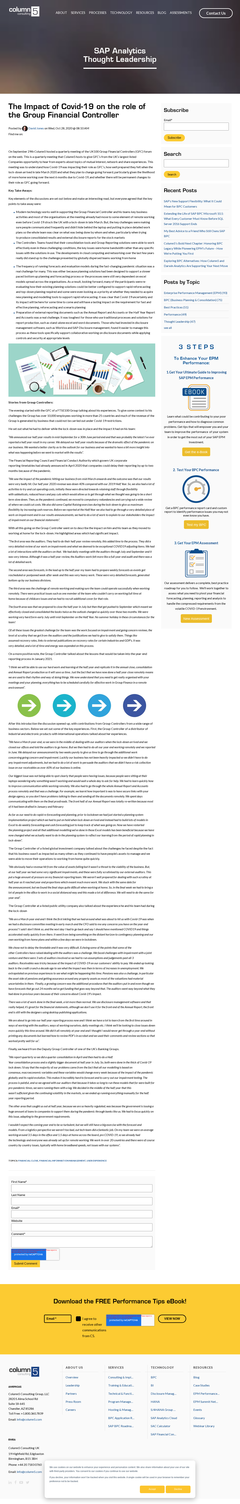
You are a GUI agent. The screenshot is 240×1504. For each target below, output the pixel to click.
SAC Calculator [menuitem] (160, 1426)
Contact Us (216, 13)
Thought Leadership (179, 321)
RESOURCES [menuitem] (145, 13)
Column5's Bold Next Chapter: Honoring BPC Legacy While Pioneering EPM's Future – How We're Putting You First (193, 248)
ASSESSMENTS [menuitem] (181, 13)
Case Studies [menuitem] (201, 1385)
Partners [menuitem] (71, 1393)
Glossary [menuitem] (199, 1418)
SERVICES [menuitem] (78, 13)
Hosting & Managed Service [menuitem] (121, 1409)
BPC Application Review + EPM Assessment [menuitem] (121, 1418)
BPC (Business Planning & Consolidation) (193, 300)
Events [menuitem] (197, 1409)
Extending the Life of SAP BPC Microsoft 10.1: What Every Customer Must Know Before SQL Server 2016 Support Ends (194, 219)
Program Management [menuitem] (121, 1401)
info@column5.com (29, 1419)
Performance (175, 314)
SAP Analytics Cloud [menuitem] (164, 1418)
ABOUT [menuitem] (61, 13)
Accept (152, 1489)
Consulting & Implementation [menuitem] (121, 1377)
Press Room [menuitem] (73, 1401)
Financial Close (28, 1160)
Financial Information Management (62, 1160)
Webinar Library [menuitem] (203, 1426)
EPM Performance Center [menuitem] (206, 1393)
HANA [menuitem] (155, 1401)
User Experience (97, 1160)
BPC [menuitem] (154, 1377)
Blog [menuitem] (196, 1377)
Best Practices (176, 307)
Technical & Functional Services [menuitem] (121, 1393)
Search (172, 154)
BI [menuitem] (152, 1385)
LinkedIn (26, 134)
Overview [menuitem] (72, 1377)
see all (168, 327)
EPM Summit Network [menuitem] (206, 1401)
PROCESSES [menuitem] (97, 13)
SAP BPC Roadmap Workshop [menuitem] (121, 1426)
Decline (178, 1489)
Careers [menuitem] (71, 1409)
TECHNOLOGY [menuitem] (121, 13)
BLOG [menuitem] (162, 13)
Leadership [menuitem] (73, 1385)
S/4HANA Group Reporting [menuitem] (164, 1409)
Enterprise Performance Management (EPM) (195, 293)
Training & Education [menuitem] (121, 1385)
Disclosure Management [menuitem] (164, 1393)
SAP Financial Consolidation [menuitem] (164, 1434)
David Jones (36, 128)
